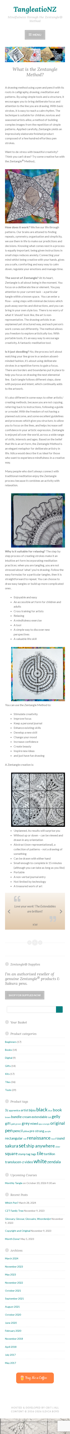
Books (8, 1059)
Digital (8, 1068)
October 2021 (13, 1300)
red (24, 1149)
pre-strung (37, 1141)
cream (26, 1127)
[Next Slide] (61, 916)
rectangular (14, 1148)
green (18, 1134)
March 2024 (11, 1268)
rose (53, 1149)
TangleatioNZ (35, 9)
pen (9, 1140)
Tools (8, 1100)
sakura (11, 1156)
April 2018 (11, 1356)
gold (13, 1134)
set (22, 1156)
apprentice (14, 1120)
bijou (32, 1120)
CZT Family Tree (14, 1221)
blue (50, 1120)
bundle (16, 1127)
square (11, 1163)
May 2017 (10, 1373)
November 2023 (14, 1276)
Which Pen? (11, 1212)
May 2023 (10, 1284)
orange (46, 1134)
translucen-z (14, 1172)
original (57, 1133)
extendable (39, 1127)
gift (8, 1133)
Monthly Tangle (13, 1193)
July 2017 (10, 1364)
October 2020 (13, 1324)
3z (6, 1120)
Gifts (8, 1076)
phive (26, 1141)
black (42, 1120)
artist (24, 1120)
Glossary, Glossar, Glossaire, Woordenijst (28, 1228)
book (57, 1119)
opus (41, 1134)
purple (48, 1141)
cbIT (49, 1417)
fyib (49, 1127)
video (28, 1172)
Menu (36, 34)
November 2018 (14, 1348)
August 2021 (12, 1316)
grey (26, 1133)
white (40, 1171)
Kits (7, 1083)
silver (57, 1157)
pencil (18, 1141)
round (60, 1148)
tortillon (49, 1164)
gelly (56, 1126)
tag (28, 1164)
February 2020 (13, 1340)
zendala (54, 1172)
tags (33, 1164)
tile (40, 1163)
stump (22, 1164)
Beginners (11, 1051)
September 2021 (14, 1308)
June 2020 (11, 1332)
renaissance (38, 1148)
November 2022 (14, 1292)
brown (8, 1127)
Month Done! (12, 1249)
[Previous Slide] (9, 916)
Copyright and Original (17, 1241)
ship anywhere (40, 1156)
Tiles (8, 1092)
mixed (34, 1134)
